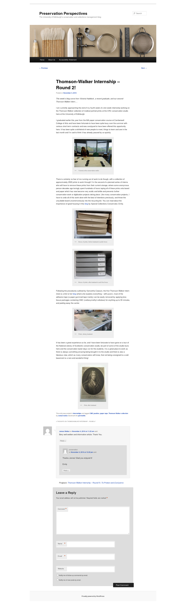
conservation (63, 415)
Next (144, 68)
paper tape (104, 413)
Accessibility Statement (68, 60)
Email (61, 556)
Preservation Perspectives (63, 13)
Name (61, 544)
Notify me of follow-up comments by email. (73, 575)
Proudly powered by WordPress (93, 596)
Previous (43, 68)
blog (86, 203)
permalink (81, 415)
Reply (63, 440)
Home (42, 60)
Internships (77, 413)
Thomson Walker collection (118, 413)
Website (61, 568)
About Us (51, 60)
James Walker (64, 431)
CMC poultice (94, 413)
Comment (62, 509)
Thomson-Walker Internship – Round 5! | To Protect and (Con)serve (95, 482)
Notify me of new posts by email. (70, 580)
